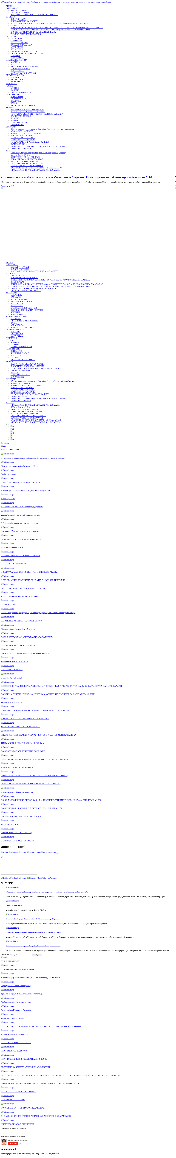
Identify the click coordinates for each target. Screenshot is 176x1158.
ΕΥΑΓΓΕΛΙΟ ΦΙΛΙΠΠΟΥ (21, 148)
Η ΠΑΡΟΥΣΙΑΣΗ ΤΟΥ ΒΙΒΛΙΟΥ (24, 21)
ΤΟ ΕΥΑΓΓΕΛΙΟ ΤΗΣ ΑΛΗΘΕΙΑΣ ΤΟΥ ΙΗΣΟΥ (30, 142)
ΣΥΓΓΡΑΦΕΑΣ (12, 8)
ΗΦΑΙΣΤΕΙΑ (16, 101)
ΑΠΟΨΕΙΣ (15, 88)
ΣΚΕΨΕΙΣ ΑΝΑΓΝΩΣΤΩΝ (21, 92)
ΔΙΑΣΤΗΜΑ (16, 62)
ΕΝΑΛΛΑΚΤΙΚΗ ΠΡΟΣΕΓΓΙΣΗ (24, 51)
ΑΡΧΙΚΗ (9, 6)
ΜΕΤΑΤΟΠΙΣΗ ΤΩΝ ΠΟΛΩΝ (23, 105)
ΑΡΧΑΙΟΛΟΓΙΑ (17, 71)
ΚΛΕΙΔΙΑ (10, 151)
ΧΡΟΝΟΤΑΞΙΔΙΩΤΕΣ (19, 43)
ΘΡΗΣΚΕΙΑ (15, 77)
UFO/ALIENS (16, 38)
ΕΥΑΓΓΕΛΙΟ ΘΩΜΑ (19, 144)
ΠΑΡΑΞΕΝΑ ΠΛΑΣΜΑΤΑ (21, 45)
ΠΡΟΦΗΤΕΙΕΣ (17, 49)
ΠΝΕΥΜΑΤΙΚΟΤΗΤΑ (15, 75)
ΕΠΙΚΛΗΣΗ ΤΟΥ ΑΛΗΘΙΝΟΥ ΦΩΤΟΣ (27, 159)
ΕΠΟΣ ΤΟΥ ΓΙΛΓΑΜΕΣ (20, 122)
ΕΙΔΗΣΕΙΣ (15, 90)
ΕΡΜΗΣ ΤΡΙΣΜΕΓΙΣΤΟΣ (21, 116)
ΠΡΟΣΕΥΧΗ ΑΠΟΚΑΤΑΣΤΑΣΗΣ (24, 161)
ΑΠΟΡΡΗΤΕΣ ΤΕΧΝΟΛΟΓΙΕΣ (23, 73)
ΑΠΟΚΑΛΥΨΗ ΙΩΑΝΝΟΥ (22, 131)
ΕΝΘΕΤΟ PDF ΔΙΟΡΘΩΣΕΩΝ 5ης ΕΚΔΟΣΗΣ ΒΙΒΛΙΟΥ (33, 32)
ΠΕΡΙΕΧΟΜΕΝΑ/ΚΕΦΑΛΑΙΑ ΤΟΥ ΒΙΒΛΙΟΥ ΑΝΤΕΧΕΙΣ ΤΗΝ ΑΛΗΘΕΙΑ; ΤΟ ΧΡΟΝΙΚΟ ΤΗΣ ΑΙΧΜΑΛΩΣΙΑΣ (57, 28)
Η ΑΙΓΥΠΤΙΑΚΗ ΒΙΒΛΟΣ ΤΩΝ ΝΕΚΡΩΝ (28, 112)
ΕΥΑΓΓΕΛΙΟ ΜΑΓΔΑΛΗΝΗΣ (23, 140)
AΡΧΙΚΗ (9, 263)
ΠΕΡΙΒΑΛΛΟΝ (17, 97)
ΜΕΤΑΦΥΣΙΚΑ (17, 79)
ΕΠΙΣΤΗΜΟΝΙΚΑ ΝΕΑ (20, 69)
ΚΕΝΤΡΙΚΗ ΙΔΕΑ (18, 19)
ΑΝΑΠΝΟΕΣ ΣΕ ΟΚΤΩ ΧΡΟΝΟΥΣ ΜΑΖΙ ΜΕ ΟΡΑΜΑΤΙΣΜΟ (36, 168)
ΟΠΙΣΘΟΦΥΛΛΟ (18, 25)
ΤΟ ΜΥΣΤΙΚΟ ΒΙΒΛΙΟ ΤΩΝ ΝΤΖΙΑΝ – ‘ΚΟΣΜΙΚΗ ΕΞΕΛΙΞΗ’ (37, 114)
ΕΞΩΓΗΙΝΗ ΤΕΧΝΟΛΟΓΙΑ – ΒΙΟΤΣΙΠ (27, 53)
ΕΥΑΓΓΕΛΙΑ (11, 127)
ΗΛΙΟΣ (14, 64)
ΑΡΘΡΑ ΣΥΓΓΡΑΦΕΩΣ (20, 10)
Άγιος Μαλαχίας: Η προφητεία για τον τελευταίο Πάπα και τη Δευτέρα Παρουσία (32, 919)
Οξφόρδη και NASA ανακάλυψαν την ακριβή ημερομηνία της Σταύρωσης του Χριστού (34, 932)
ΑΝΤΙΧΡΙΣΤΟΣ (17, 47)
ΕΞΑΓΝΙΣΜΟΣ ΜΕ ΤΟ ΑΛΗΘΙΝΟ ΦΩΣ (27, 166)
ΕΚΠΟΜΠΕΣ (11, 84)
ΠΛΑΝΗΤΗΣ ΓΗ (13, 94)
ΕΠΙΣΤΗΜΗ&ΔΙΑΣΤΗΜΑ (16, 60)
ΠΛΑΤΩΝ (15, 118)
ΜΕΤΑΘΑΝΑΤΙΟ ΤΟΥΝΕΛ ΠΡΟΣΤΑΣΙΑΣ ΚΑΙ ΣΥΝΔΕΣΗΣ (35, 170)
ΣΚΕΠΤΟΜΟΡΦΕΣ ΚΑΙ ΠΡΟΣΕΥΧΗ (26, 157)
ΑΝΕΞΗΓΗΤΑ (11, 36)
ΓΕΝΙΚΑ (9, 86)
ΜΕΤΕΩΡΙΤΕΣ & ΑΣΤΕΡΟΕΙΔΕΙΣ (24, 66)
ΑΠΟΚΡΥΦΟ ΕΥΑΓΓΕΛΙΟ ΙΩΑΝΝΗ (26, 133)
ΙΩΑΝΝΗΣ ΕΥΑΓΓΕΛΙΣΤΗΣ (22, 135)
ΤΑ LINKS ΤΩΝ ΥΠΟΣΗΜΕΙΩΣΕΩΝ (26, 34)
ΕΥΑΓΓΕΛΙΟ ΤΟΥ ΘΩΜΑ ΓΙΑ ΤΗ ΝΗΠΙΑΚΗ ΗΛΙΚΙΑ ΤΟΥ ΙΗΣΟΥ (38, 146)
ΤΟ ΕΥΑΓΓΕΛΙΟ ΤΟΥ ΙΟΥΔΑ (23, 138)
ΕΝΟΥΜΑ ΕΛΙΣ (17, 125)
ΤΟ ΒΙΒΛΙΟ (11, 17)
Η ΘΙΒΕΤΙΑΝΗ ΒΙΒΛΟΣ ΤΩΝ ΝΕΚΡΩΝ (27, 110)
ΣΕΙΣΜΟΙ (14, 103)
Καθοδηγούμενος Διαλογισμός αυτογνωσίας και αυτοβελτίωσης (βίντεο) (38, 153)
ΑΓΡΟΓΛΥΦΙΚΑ (17, 58)
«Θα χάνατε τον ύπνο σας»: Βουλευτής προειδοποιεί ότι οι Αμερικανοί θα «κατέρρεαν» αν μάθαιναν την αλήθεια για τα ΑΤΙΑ (47, 892)
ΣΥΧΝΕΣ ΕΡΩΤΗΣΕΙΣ (20, 13)
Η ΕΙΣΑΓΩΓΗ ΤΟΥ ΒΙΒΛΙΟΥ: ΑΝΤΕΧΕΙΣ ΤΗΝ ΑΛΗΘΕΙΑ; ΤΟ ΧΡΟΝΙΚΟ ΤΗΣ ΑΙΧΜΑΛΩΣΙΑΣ (50, 23)
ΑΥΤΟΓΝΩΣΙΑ (17, 82)
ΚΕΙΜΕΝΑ (10, 107)
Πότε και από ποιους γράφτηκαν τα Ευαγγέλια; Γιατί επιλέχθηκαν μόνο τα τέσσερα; (42, 129)
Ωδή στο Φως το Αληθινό (20, 155)
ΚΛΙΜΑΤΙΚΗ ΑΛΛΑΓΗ (20, 99)
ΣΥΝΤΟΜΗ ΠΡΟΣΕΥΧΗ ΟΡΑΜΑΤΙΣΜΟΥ (28, 163)
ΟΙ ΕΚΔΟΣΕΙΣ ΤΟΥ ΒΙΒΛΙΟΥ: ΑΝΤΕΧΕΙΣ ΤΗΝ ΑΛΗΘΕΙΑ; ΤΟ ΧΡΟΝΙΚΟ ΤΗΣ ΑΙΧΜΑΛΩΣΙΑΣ (50, 30)
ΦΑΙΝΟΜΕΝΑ (17, 41)
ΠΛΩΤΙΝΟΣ (16, 120)
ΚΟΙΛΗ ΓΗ (15, 56)
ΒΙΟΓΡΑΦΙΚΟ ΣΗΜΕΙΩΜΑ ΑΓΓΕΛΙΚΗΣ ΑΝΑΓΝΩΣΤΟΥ (34, 15)
